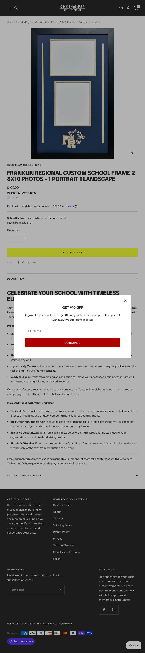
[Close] (125, 300)
